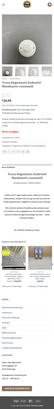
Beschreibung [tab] (8, 167)
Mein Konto (7, 342)
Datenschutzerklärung (12, 307)
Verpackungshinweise (12, 337)
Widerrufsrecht (9, 332)
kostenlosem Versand (28, 105)
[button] (3, 4)
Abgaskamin (17, 146)
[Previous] (6, 39)
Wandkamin (41, 146)
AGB (4, 327)
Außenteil (26, 146)
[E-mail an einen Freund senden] (18, 152)
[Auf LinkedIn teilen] (28, 152)
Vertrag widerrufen (17, 388)
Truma (33, 146)
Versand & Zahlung (10, 317)
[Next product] (4, 95)
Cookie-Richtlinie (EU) (12, 348)
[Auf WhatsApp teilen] (4, 152)
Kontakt (5, 322)
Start (4, 79)
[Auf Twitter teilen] (14, 152)
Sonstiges (14, 79)
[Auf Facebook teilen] (9, 152)
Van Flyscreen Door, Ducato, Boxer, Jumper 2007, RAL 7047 (14, 276)
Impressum (7, 312)
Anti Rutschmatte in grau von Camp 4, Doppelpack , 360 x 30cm (40, 276)
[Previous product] (9, 95)
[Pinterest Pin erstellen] (23, 152)
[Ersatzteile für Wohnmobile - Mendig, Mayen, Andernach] (27, 4)
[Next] (47, 39)
